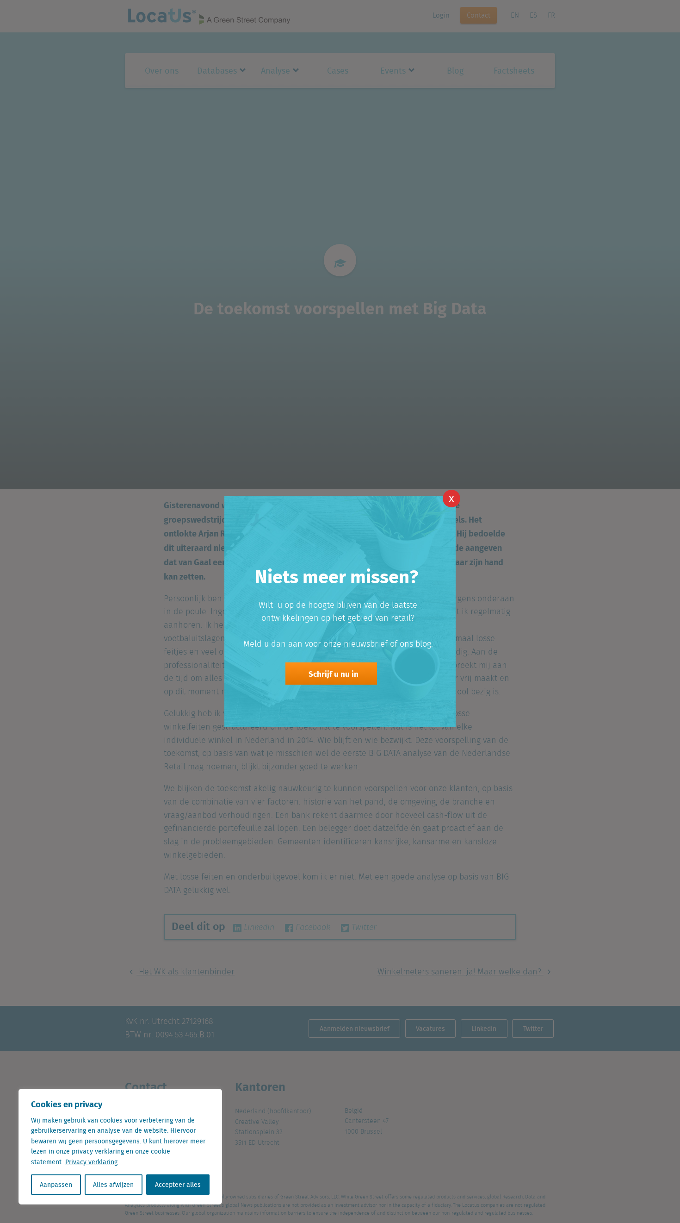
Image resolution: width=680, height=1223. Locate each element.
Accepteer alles (178, 1184)
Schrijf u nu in (334, 674)
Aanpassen (56, 1184)
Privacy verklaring (91, 1162)
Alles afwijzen (113, 1184)
